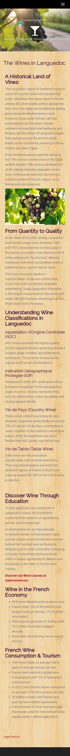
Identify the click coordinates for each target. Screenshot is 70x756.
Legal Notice (11, 737)
